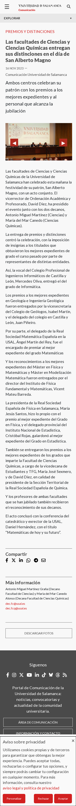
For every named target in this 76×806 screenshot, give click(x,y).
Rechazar (43, 798)
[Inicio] (40, 7)
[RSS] (65, 674)
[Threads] (58, 674)
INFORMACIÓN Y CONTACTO (38, 733)
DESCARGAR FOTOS (38, 633)
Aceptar (63, 798)
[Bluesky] (51, 674)
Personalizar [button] (14, 798)
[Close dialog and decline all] (73, 738)
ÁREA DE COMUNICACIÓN (38, 722)
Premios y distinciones (30, 31)
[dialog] (38, 771)
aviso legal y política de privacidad (31, 788)
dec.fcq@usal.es (16, 608)
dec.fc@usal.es (15, 603)
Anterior (14, 142)
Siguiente (63, 142)
